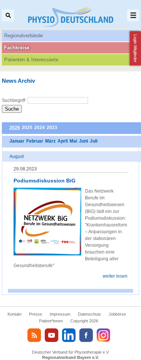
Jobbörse (117, 314)
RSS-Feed (34, 335)
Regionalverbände (23, 35)
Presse (35, 314)
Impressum (60, 314)
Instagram (103, 335)
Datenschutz (89, 314)
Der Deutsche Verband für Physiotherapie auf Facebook (86, 335)
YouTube (51, 335)
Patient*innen (51, 321)
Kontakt (14, 314)
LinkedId (69, 335)
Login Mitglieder (135, 48)
